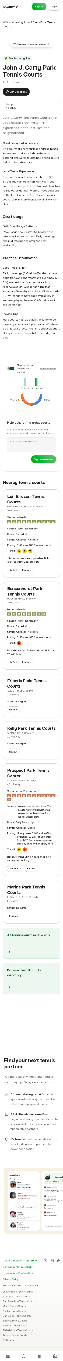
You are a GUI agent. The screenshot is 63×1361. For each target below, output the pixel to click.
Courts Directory (12, 1260)
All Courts (8, 1340)
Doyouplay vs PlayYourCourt (19, 1273)
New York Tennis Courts (16, 1296)
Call (15, 570)
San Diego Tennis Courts (17, 1315)
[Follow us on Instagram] (52, 1260)
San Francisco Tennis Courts (19, 1301)
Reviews (26, 570)
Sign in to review (43, 459)
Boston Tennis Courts (15, 1325)
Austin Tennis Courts (14, 1311)
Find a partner (48, 368)
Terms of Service (12, 1285)
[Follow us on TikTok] (58, 1260)
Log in (54, 6)
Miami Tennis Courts (14, 1306)
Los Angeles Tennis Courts (18, 1291)
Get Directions (18, 91)
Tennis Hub (30, 1260)
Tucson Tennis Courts (15, 1335)
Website (13, 868)
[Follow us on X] (46, 1260)
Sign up (39, 6)
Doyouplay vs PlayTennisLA (18, 1266)
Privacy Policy (10, 1279)
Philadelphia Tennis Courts (18, 1330)
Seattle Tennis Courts (15, 1320)
